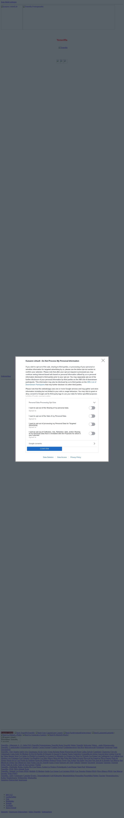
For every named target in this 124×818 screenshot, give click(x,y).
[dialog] (62, 409)
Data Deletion (48, 457)
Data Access (62, 457)
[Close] (104, 361)
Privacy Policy (75, 457)
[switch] (92, 407)
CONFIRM (44, 449)
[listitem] (62, 402)
